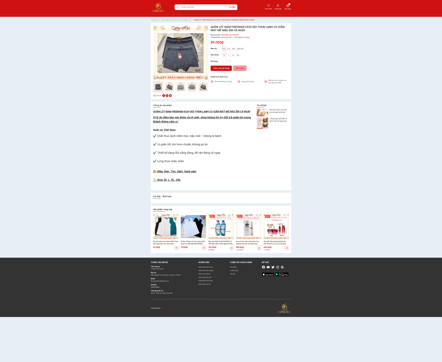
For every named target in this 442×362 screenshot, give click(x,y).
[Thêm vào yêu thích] (206, 78)
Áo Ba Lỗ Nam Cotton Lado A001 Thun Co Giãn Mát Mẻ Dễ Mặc (193, 243)
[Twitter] (273, 267)
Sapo (162, 308)
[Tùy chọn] (176, 248)
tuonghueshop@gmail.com (160, 281)
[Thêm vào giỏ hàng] (259, 248)
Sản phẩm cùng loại (162, 209)
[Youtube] (268, 267)
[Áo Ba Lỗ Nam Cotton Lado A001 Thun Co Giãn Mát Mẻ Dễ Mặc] (193, 226)
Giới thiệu (233, 267)
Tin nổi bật (261, 105)
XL (233, 55)
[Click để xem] (180, 52)
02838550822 (155, 287)
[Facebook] (263, 267)
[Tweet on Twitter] (170, 95)
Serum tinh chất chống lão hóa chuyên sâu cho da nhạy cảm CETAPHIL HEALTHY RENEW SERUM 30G (247, 243)
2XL (238, 55)
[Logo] (284, 308)
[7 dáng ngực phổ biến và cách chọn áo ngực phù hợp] (262, 123)
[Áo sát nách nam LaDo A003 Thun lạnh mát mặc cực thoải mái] (165, 226)
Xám (233, 49)
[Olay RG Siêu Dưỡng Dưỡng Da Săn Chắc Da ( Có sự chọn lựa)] (276, 226)
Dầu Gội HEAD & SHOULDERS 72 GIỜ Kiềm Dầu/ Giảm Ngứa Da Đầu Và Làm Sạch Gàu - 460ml (220, 243)
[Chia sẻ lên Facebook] (163, 95)
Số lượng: (214, 61)
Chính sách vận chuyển (205, 270)
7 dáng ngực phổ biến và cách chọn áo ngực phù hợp (278, 120)
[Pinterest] (167, 95)
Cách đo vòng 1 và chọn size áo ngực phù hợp (278, 111)
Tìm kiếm (232, 7)
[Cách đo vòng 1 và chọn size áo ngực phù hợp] (262, 112)
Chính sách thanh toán (205, 267)
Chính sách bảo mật (204, 277)
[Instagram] (277, 267)
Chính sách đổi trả (204, 274)
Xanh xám (240, 49)
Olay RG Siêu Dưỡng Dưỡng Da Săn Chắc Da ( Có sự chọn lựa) (275, 243)
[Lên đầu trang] (438, 354)
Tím (228, 49)
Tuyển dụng (234, 270)
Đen (224, 49)
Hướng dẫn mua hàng (205, 281)
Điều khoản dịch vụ (204, 284)
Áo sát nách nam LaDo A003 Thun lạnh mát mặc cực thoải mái (165, 243)
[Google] (282, 267)
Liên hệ (232, 274)
